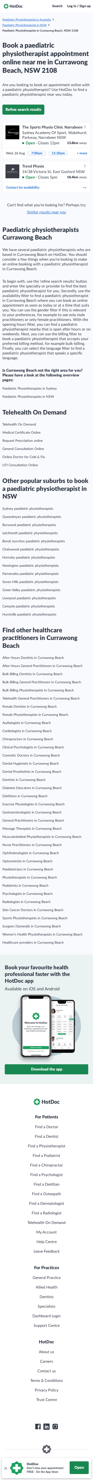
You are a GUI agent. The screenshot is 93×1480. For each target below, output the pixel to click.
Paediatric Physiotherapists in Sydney (29, 388)
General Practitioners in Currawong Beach (33, 820)
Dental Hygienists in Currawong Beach (30, 763)
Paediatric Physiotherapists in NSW (24, 25)
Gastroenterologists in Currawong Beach (32, 812)
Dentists (47, 1297)
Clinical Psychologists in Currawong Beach (33, 747)
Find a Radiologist (47, 1213)
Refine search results (23, 110)
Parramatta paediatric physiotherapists (30, 574)
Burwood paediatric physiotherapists (29, 525)
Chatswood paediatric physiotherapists (30, 549)
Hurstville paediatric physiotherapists (29, 614)
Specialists (46, 1306)
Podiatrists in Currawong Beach (25, 885)
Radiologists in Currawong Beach (26, 902)
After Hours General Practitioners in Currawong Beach (42, 666)
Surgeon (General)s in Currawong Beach (31, 926)
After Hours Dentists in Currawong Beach (33, 658)
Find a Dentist (46, 1136)
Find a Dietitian (46, 1184)
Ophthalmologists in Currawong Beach (30, 853)
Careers (46, 1361)
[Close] (5, 1468)
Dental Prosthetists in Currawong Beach (31, 772)
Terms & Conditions (46, 1381)
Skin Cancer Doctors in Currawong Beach (32, 910)
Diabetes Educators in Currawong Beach (32, 788)
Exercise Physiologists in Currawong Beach (33, 804)
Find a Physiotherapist (46, 1146)
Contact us (46, 1371)
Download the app (46, 1069)
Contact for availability (22, 187)
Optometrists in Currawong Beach (27, 861)
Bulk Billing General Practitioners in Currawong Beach (41, 682)
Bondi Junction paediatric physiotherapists (33, 541)
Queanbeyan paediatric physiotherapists (31, 517)
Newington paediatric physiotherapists (30, 565)
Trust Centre (46, 1400)
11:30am (58, 153)
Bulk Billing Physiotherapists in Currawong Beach (38, 690)
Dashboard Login (46, 1316)
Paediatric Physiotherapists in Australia (26, 19)
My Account (46, 1232)
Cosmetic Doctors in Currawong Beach (31, 755)
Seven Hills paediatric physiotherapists (30, 582)
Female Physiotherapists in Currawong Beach (35, 715)
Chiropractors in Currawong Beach (27, 739)
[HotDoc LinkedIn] (46, 1427)
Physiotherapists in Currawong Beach (29, 877)
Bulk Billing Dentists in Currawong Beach (32, 674)
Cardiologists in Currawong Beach (27, 731)
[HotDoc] (13, 6)
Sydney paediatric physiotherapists (27, 508)
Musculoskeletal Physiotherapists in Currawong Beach (41, 837)
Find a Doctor (46, 1127)
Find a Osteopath (46, 1194)
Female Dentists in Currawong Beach (29, 706)
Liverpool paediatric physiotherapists (29, 598)
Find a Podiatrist (46, 1156)
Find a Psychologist (46, 1175)
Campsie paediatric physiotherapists (28, 606)
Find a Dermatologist (46, 1203)
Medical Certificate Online (21, 432)
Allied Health (46, 1287)
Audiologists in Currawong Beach (26, 723)
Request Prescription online (22, 441)
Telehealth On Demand (19, 424)
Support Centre (47, 1326)
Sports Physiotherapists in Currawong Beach (34, 918)
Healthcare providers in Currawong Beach (33, 942)
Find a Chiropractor (46, 1165)
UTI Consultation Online (20, 465)
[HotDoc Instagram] (55, 1427)
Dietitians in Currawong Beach (24, 796)
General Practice (47, 1278)
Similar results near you (46, 212)
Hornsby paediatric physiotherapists (28, 557)
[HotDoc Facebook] (38, 1427)
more (82, 153)
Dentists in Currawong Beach (24, 780)
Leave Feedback (47, 1251)
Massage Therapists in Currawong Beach (32, 828)
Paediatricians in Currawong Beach (27, 869)
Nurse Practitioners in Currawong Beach (32, 845)
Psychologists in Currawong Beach (27, 894)
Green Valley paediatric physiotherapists (31, 590)
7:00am (36, 153)
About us (46, 1352)
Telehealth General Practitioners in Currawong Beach (41, 698)
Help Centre (46, 1242)
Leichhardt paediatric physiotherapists (30, 533)
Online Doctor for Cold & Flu (23, 457)
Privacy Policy (46, 1390)
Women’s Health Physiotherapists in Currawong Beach (42, 934)
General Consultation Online (23, 449)
